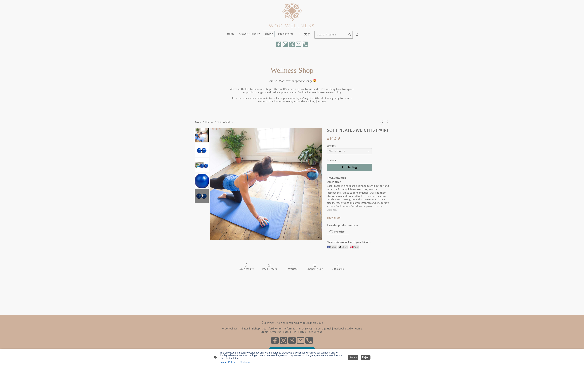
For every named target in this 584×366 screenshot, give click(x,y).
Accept (353, 357)
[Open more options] (299, 34)
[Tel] (305, 44)
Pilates (209, 122)
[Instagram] (285, 44)
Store (198, 122)
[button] (350, 35)
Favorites (292, 269)
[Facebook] (278, 44)
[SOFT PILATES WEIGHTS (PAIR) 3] (202, 181)
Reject (365, 357)
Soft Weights (225, 122)
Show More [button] (334, 217)
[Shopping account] (357, 34)
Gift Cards (338, 269)
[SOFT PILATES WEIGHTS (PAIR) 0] (202, 135)
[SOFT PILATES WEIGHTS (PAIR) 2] (202, 165)
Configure (245, 362)
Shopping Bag (315, 269)
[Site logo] (292, 14)
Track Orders (269, 269)
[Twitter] (292, 44)
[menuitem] (383, 122)
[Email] (298, 44)
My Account (246, 269)
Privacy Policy (227, 362)
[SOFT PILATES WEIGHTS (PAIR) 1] (202, 150)
